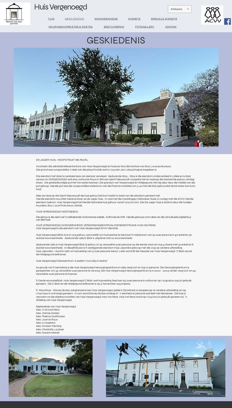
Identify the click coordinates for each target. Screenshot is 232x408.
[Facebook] (227, 21)
